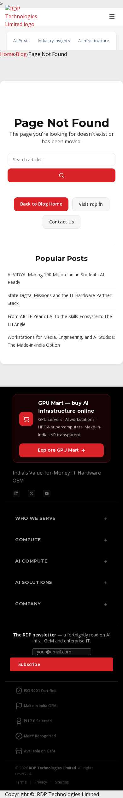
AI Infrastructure (93, 40)
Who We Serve (35, 518)
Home (7, 54)
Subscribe (29, 664)
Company (28, 604)
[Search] (61, 175)
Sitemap (62, 782)
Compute (28, 539)
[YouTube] (46, 493)
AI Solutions (33, 582)
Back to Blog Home (41, 204)
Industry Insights (54, 40)
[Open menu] (112, 17)
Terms (20, 782)
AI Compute (31, 561)
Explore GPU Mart (58, 450)
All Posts (21, 40)
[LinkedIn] (16, 493)
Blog (21, 54)
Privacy (40, 782)
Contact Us (61, 222)
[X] (31, 493)
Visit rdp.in (91, 204)
